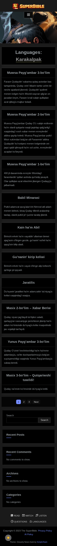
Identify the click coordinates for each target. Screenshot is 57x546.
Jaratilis (28, 282)
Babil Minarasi (28, 197)
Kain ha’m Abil (29, 227)
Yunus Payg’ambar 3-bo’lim (28, 341)
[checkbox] (8, 538)
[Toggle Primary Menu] (28, 15)
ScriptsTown (42, 542)
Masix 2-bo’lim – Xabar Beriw (28, 308)
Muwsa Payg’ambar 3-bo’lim (28, 72)
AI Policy (29, 534)
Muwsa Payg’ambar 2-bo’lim (28, 114)
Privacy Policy (45, 530)
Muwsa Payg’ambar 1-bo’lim (28, 164)
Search (10, 415)
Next (36, 402)
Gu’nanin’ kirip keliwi (29, 257)
